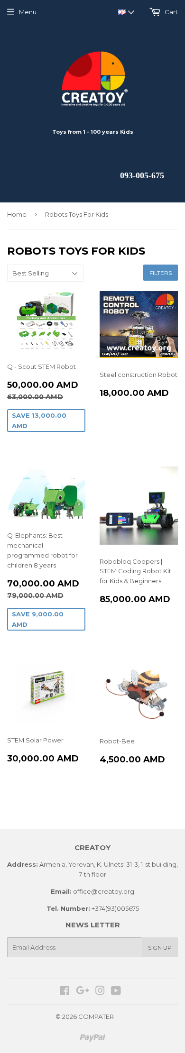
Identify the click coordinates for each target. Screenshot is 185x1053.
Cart (170, 12)
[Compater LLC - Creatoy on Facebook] (65, 992)
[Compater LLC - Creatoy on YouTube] (116, 992)
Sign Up (160, 947)
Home (17, 214)
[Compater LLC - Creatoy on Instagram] (100, 992)
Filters (160, 272)
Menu (28, 12)
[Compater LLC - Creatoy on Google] (82, 992)
